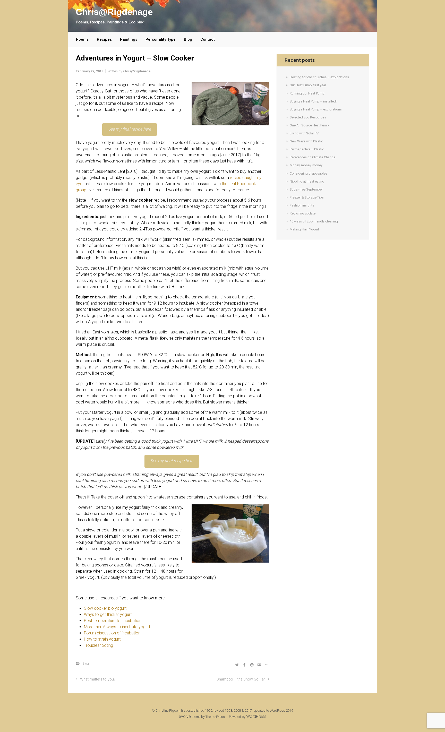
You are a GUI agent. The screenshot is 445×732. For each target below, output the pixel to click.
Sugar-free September (306, 189)
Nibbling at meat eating (307, 181)
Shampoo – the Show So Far (241, 679)
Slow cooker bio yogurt (105, 608)
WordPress (256, 716)
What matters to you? (98, 679)
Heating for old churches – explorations (319, 77)
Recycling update (302, 213)
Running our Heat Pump (307, 93)
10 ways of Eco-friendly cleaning (314, 221)
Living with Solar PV (304, 133)
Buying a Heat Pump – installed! (313, 101)
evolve (185, 716)
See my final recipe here (129, 129)
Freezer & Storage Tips (307, 197)
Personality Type (161, 39)
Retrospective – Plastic (307, 149)
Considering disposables (308, 173)
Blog (188, 39)
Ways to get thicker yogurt (108, 614)
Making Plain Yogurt (304, 229)
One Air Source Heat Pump (309, 125)
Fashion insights (302, 205)
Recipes (104, 39)
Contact (207, 39)
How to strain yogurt (102, 639)
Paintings (128, 39)
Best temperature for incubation (112, 620)
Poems (82, 39)
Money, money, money (306, 165)
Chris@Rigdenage (114, 12)
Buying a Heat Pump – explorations (316, 109)
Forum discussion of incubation (112, 633)
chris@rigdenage (137, 71)
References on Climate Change (312, 157)
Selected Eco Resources (308, 117)
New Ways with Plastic (306, 141)
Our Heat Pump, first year (308, 85)
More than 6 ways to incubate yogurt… (118, 626)
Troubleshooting (98, 645)
